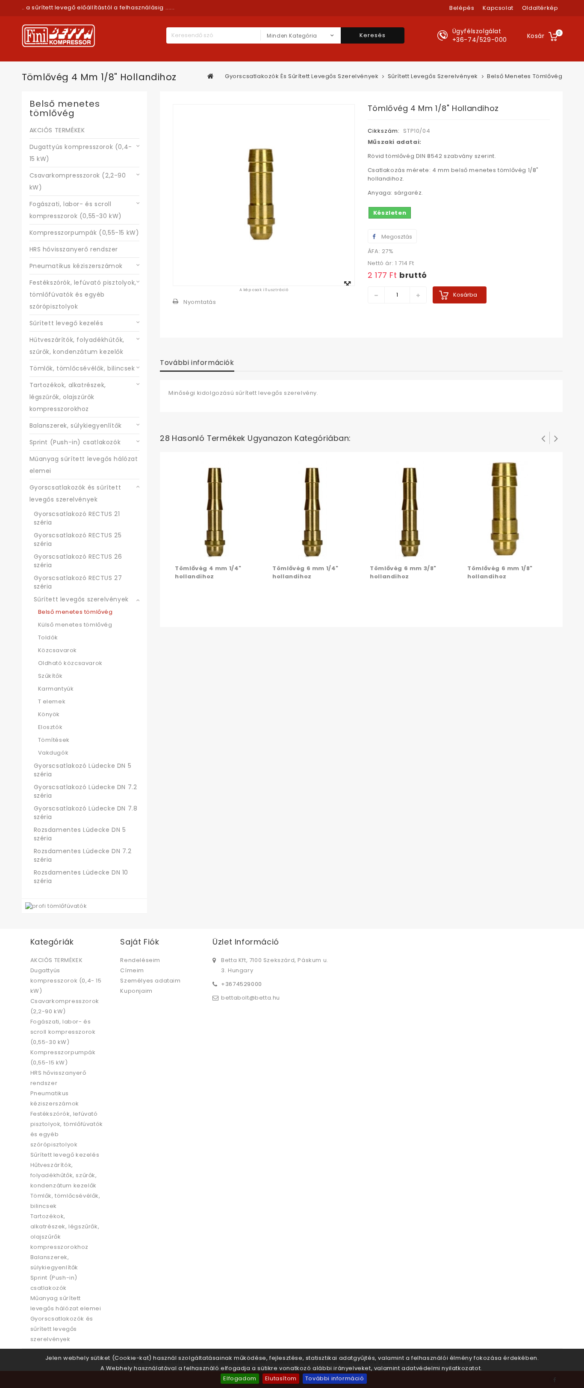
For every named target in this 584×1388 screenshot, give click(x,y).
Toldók (48, 637)
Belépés (461, 8)
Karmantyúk (56, 689)
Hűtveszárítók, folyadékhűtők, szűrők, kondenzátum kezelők (76, 345)
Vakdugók (53, 753)
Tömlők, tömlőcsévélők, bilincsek (82, 368)
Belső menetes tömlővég (75, 612)
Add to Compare (199, 550)
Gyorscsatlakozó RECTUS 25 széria (78, 539)
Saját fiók (139, 941)
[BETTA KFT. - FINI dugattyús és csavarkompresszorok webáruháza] (58, 35)
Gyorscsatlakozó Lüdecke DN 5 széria (83, 770)
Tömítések (54, 740)
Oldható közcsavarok (70, 663)
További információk (197, 362)
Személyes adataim (150, 981)
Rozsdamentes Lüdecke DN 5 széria (80, 834)
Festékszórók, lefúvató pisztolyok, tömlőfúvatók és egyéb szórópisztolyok (82, 294)
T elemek (52, 701)
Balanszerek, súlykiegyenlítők (75, 425)
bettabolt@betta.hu (250, 998)
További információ (334, 1378)
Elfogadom (239, 1378)
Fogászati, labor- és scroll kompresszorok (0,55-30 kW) (75, 210)
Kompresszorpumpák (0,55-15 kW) (84, 232)
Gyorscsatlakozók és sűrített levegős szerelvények (75, 493)
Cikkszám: (384, 131)
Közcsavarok (57, 650)
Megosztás (396, 237)
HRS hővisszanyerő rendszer (73, 249)
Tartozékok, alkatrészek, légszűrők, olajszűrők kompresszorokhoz (67, 397)
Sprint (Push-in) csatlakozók (75, 442)
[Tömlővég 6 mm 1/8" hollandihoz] (507, 509)
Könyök (49, 714)
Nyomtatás (199, 302)
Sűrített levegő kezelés (66, 323)
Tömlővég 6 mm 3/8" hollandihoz (403, 572)
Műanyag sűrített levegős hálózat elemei (83, 465)
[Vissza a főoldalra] (210, 76)
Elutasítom (281, 1378)
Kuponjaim (136, 991)
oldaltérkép (540, 8)
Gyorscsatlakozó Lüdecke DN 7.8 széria (86, 812)
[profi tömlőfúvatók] (56, 906)
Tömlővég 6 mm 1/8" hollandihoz (500, 572)
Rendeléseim (140, 960)
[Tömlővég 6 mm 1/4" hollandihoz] (312, 509)
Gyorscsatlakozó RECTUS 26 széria (78, 560)
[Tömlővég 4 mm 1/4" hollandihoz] (215, 509)
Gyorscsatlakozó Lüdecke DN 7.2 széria (85, 791)
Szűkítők (50, 676)
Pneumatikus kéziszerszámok (76, 266)
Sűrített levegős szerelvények (81, 599)
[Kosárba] (182, 550)
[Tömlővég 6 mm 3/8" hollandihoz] (410, 509)
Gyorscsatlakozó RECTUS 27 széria (78, 582)
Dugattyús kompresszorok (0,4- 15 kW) (80, 153)
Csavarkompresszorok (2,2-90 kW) (77, 181)
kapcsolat (498, 8)
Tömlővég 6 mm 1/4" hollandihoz (305, 572)
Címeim (132, 970)
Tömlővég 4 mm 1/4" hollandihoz (208, 572)
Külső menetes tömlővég (75, 625)
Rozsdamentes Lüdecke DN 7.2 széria (83, 855)
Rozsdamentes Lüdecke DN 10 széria (81, 876)
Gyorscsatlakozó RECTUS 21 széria (77, 518)
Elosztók (50, 727)
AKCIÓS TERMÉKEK (57, 130)
